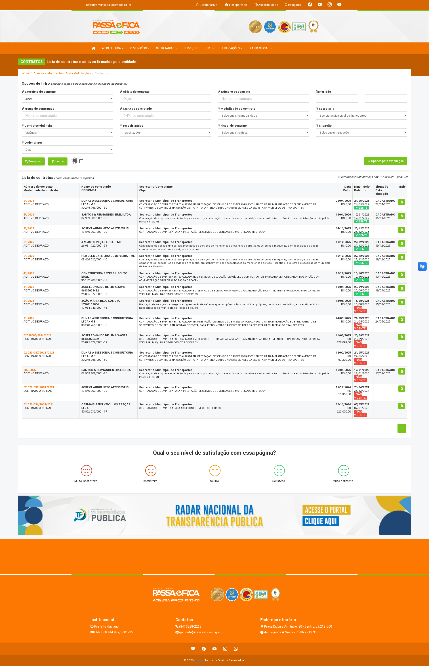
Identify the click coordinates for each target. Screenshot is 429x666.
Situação (325, 125)
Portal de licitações (78, 73)
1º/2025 (28, 287)
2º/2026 (28, 200)
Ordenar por (33, 142)
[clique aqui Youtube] (215, 649)
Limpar (59, 161)
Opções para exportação (387, 161)
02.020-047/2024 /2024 (38, 352)
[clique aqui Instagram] (225, 649)
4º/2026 (28, 214)
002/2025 (29, 370)
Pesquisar (34, 161)
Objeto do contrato (135, 91)
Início (25, 73)
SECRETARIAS (165, 48)
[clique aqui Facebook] (204, 649)
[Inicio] (93, 48)
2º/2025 (28, 228)
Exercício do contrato (40, 91)
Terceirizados (132, 125)
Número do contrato (235, 91)
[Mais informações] (401, 202)
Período (325, 91)
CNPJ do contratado (137, 108)
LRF (209, 48)
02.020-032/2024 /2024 (38, 387)
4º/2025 (28, 273)
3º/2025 (28, 300)
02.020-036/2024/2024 (38, 404)
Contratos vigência (38, 125)
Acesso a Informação (48, 73)
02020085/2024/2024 (37, 335)
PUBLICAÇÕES (230, 48)
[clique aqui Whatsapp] (236, 649)
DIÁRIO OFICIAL (259, 48)
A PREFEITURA (112, 48)
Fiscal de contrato (233, 125)
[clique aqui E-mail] (193, 649)
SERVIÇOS (191, 48)
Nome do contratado (39, 108)
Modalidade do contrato (237, 108)
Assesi (198, 660)
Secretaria (326, 108)
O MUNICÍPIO (139, 48)
